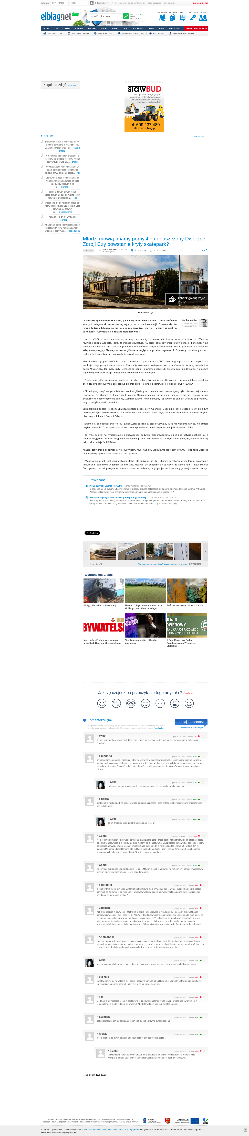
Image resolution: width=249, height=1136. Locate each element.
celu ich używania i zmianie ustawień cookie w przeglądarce (111, 1130)
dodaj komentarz (191, 722)
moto (46, 28)
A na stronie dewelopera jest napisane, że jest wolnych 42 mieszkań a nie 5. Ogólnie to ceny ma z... (62, 228)
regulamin (159, 728)
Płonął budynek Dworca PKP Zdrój (105, 486)
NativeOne (145, 651)
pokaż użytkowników (136, 3)
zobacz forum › (199, 136)
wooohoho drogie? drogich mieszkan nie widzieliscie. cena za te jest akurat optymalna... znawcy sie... (62, 207)
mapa (151, 28)
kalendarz (138, 28)
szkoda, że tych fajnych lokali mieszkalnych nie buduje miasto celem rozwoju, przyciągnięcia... (62, 195)
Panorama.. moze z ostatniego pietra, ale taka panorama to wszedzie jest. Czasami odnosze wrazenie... (62, 146)
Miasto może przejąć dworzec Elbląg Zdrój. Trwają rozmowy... (118, 497)
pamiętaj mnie (103, 3)
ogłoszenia (175, 28)
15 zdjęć (182, 302)
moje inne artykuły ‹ (190, 326)
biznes (115, 28)
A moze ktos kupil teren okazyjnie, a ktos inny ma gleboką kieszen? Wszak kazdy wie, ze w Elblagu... (62, 159)
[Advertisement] (124, 60)
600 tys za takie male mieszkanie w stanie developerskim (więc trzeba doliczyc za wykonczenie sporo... (62, 170)
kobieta (66, 28)
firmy (161, 28)
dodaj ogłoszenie (154, 3)
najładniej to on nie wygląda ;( (62, 218)
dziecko (79, 28)
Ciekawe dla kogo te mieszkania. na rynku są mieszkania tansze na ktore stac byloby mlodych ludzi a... (62, 182)
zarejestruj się (169, 3)
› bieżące (88, 251)
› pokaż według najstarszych (191, 728)
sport (104, 28)
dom (56, 28)
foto (126, 28)
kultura (92, 28)
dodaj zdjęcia (195, 564)
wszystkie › (72, 85)
